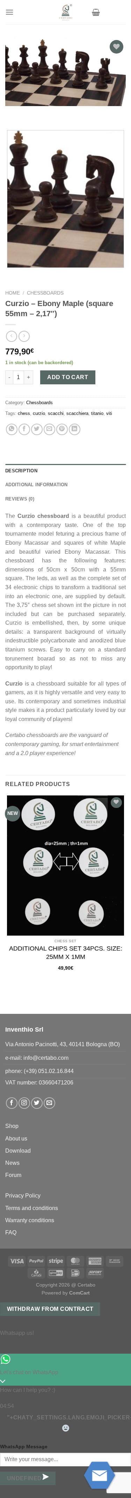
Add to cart (67, 377)
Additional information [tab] (36, 484)
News (12, 1163)
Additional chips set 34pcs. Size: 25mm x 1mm (65, 952)
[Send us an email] (49, 1103)
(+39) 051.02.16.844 (49, 1071)
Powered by (66, 1293)
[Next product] (11, 336)
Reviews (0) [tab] (19, 499)
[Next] (31, 113)
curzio (39, 413)
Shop (12, 1126)
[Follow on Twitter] (37, 1103)
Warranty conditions (29, 1220)
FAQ (10, 1232)
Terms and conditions (31, 1208)
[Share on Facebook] (24, 429)
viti (109, 413)
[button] (9, 12)
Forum (13, 1175)
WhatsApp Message (24, 1446)
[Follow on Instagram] (24, 1103)
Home (12, 293)
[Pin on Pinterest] (62, 429)
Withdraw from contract (50, 1309)
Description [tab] (21, 470)
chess (24, 413)
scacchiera (77, 413)
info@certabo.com (45, 1058)
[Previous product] (24, 336)
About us (16, 1138)
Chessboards (45, 293)
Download (18, 1151)
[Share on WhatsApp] (11, 429)
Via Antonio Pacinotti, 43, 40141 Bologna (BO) (62, 1044)
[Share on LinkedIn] (74, 429)
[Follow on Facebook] (11, 1103)
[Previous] (12, 113)
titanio (97, 413)
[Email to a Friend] (49, 429)
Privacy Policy (23, 1196)
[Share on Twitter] (37, 429)
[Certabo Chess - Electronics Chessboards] (66, 12)
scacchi (56, 413)
